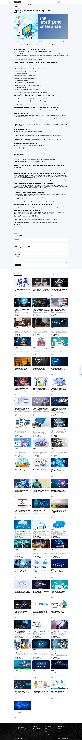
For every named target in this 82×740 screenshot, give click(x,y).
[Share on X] (66, 41)
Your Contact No (52, 249)
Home (24, 1)
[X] (81, 370)
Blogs (17, 4)
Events (46, 731)
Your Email (34, 249)
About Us (27, 1)
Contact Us (59, 734)
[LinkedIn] (81, 371)
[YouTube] (81, 374)
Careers (46, 732)
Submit (18, 264)
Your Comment (17, 254)
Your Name (17, 249)
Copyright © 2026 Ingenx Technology (63, 738)
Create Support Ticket (48, 734)
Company (59, 728)
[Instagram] (20, 738)
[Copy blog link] (63, 41)
